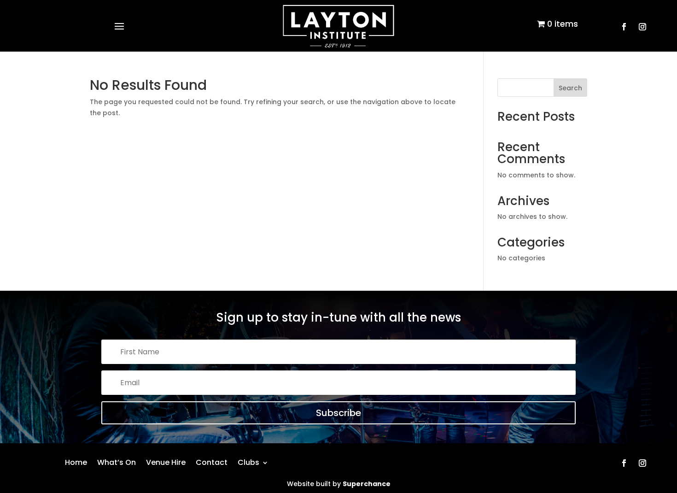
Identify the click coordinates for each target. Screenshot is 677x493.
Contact (212, 461)
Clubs (248, 461)
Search (570, 88)
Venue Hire (166, 461)
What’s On (116, 461)
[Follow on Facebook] (624, 26)
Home (76, 461)
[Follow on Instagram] (642, 26)
